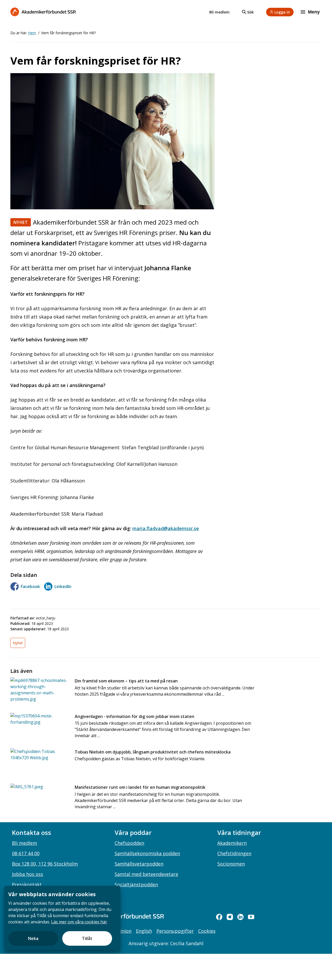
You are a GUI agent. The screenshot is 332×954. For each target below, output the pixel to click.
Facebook (30, 586)
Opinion (123, 931)
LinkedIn (62, 586)
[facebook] (219, 917)
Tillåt (87, 938)
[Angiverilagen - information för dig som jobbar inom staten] (39, 726)
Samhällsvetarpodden (139, 864)
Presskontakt (27, 884)
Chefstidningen (234, 853)
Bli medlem (219, 12)
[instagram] (230, 917)
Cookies (207, 931)
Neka (33, 938)
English (144, 931)
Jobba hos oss (27, 874)
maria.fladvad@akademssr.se (165, 528)
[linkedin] (240, 917)
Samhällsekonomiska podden (147, 853)
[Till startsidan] (43, 12)
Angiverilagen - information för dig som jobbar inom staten (134, 716)
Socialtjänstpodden (136, 884)
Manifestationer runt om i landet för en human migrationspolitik (140, 787)
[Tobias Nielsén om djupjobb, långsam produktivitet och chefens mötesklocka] (39, 762)
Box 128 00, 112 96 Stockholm (45, 864)
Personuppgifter (175, 931)
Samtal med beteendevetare (146, 874)
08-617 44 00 (25, 853)
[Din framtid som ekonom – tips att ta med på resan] (39, 690)
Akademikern (232, 843)
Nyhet (20, 222)
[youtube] (251, 917)
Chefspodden (129, 843)
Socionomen (231, 864)
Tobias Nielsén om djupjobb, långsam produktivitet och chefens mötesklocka (153, 752)
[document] (62, 918)
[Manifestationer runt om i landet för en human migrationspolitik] (39, 797)
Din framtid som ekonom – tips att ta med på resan (126, 681)
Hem (32, 32)
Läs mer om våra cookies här (79, 922)
